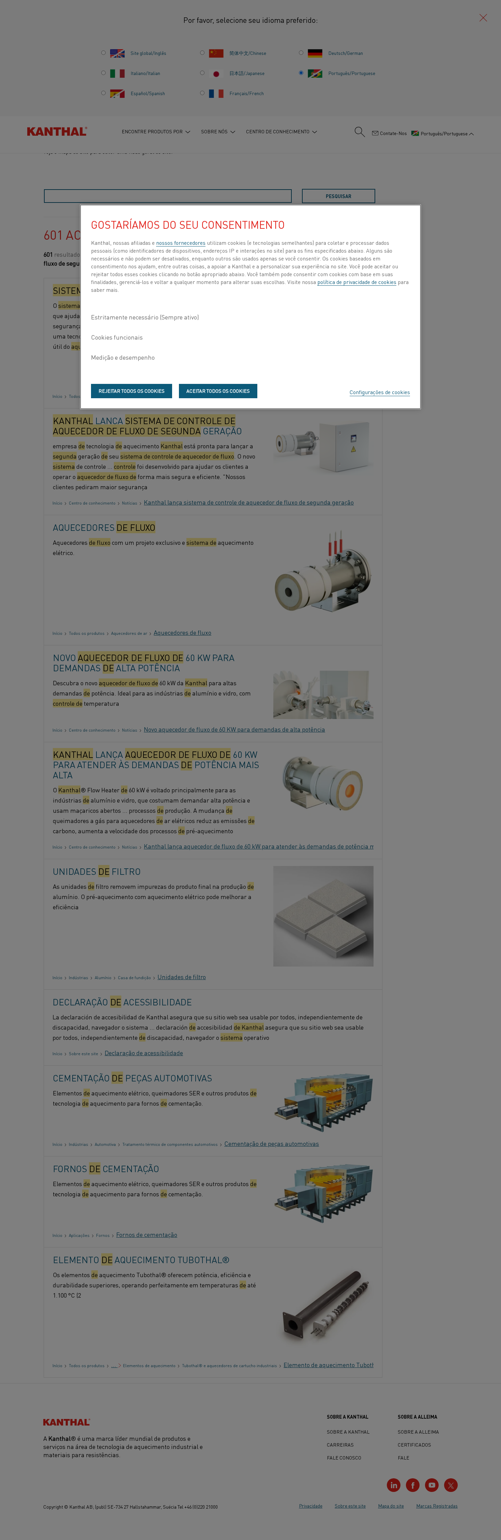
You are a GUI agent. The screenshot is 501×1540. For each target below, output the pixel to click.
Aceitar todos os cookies (218, 390)
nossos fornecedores (181, 242)
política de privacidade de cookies (356, 281)
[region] (250, 307)
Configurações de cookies (380, 391)
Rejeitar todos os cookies (131, 390)
